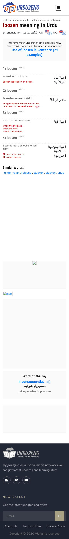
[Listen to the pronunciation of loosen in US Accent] (48, 32)
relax (16, 173)
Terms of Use (32, 526)
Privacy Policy (55, 526)
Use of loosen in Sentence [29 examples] (35, 52)
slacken (39, 173)
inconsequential (31, 381)
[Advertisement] (34, 214)
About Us (10, 526)
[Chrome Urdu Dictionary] (34, 263)
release (26, 173)
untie (61, 173)
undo (7, 173)
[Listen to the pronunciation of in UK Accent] (62, 32)
